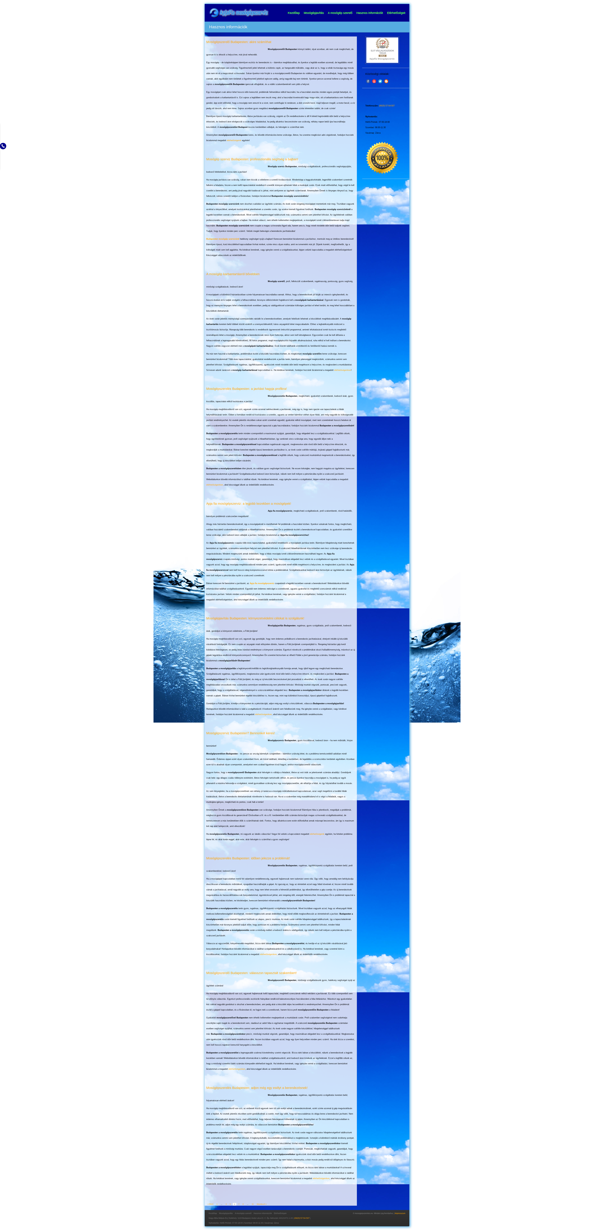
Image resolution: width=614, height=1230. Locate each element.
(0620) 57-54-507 (387, 105)
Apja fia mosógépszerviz (262, 583)
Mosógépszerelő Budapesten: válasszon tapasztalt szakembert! (251, 973)
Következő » (262, 1204)
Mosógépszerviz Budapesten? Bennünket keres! (240, 733)
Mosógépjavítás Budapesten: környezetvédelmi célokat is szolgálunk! (255, 618)
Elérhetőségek (396, 12)
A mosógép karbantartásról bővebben (233, 274)
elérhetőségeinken (342, 370)
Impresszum (400, 1213)
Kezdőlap (294, 12)
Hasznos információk (369, 12)
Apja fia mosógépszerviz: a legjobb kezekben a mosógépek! (248, 503)
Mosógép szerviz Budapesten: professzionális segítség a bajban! (252, 159)
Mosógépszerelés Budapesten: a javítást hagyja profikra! (246, 388)
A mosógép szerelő (340, 12)
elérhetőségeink (234, 140)
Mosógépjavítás (314, 12)
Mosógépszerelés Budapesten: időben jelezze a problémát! (248, 858)
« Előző (210, 1204)
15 (253, 1204)
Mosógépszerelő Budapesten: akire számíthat (238, 42)
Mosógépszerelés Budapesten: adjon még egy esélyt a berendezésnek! (257, 1088)
